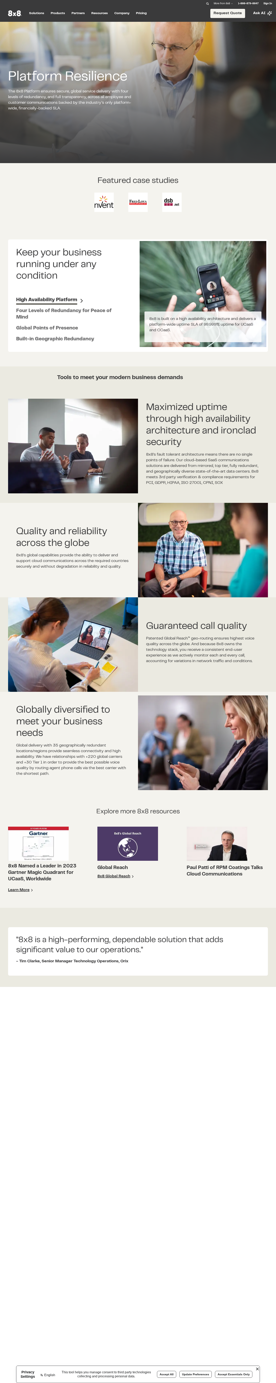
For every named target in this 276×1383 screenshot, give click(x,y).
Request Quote (228, 13)
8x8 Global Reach (113, 876)
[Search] (207, 3)
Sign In (267, 4)
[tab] (49, 301)
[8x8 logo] (15, 13)
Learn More (18, 890)
